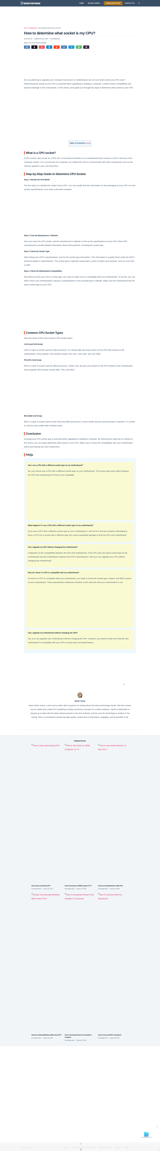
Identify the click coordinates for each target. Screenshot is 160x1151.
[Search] (139, 3)
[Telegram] (71, 47)
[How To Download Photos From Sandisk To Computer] (80, 962)
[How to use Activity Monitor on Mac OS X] (113, 813)
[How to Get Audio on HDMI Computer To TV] (80, 813)
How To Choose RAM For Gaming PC (109, 1035)
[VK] (64, 47)
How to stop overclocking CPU (40, 886)
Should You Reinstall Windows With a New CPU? (46, 1035)
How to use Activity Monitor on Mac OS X (110, 886)
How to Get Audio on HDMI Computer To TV (78, 886)
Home (81, 3)
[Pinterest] (42, 47)
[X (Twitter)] (34, 47)
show (88, 143)
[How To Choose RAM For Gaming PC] (113, 962)
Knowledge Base (113, 3)
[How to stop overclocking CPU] (46, 813)
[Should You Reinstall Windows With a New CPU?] (46, 962)
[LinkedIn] (49, 47)
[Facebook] (27, 47)
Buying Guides (94, 3)
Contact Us (129, 3)
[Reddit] (57, 47)
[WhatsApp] (79, 47)
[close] (81, 1144)
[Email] (86, 47)
